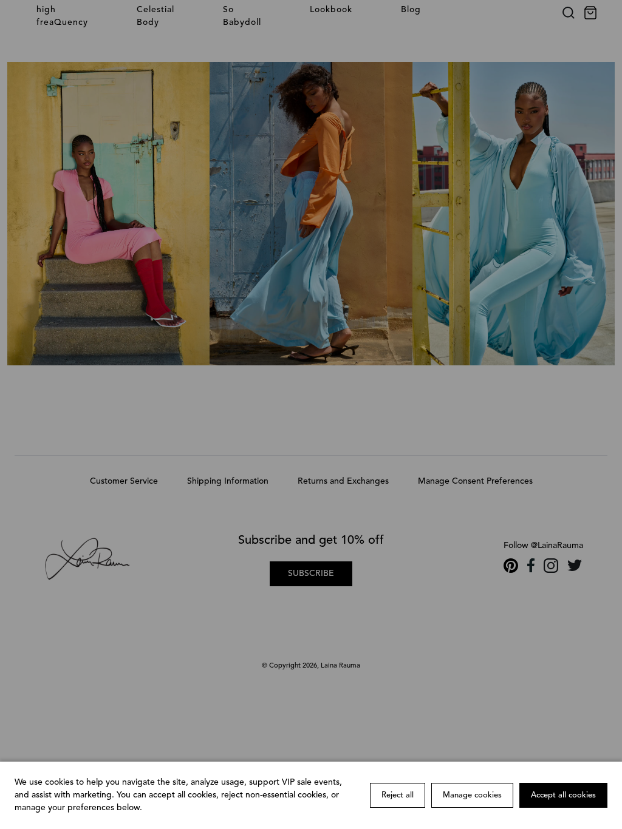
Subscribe (311, 573)
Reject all (397, 795)
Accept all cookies (563, 795)
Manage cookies (472, 795)
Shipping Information (227, 481)
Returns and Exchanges (343, 481)
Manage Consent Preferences (475, 481)
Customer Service (124, 481)
